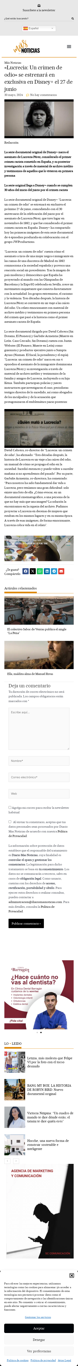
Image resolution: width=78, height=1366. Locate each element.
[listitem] (39, 1062)
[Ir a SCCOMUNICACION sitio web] (40, 1211)
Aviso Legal (64, 1360)
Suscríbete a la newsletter (39, 10)
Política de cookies (17, 1360)
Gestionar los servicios (38, 1317)
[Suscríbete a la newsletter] (39, 5)
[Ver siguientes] (16, 1161)
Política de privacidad (43, 1360)
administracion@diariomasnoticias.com (35, 902)
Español (33, 28)
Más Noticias (12, 62)
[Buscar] (73, 18)
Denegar (39, 1340)
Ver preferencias (39, 1351)
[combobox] (38, 18)
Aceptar (39, 1328)
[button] (72, 1275)
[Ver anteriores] (7, 1161)
